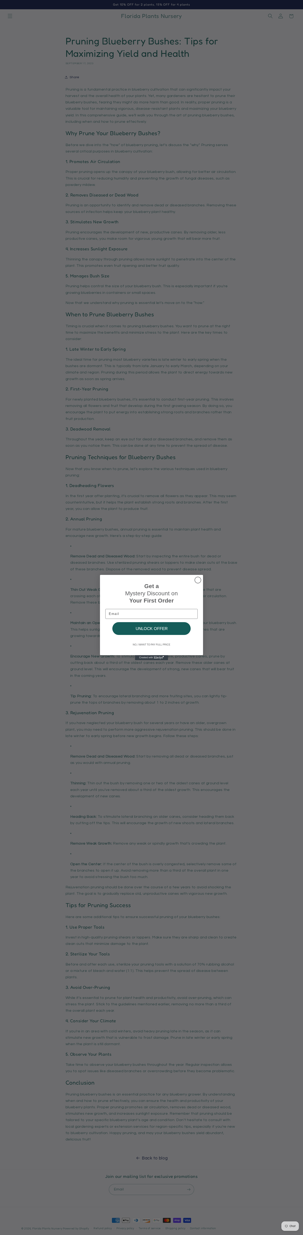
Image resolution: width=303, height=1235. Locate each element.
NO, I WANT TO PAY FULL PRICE (151, 644)
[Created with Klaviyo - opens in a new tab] (151, 657)
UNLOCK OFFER (152, 628)
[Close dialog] (198, 580)
